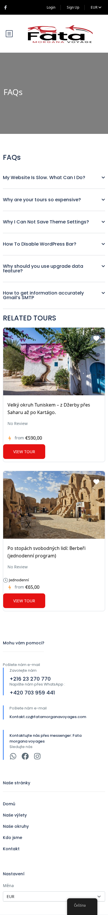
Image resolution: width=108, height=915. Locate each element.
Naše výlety (15, 815)
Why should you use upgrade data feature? (43, 268)
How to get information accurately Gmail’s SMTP (43, 295)
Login (51, 7)
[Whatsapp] (13, 756)
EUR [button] (94, 7)
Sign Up (73, 7)
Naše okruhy (16, 826)
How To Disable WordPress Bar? (39, 244)
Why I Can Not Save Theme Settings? (46, 222)
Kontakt (11, 849)
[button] (54, 178)
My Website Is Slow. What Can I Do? (44, 177)
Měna (8, 885)
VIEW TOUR (24, 451)
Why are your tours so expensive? (42, 199)
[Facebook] (25, 756)
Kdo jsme (12, 837)
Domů (9, 804)
